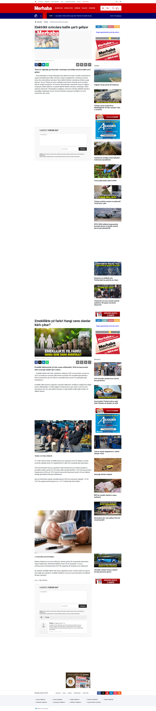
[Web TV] (116, 1)
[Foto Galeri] (120, 1)
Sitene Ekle (85, 693)
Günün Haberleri (55, 1)
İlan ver (79, 1)
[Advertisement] (63, 108)
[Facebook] (36, 64)
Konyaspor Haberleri (59, 702)
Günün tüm (115, 16)
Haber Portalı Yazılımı (42, 708)
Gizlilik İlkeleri (77, 693)
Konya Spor (68, 8)
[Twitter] (40, 64)
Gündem (77, 8)
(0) (57, 631)
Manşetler (47, 1)
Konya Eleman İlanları (70, 1)
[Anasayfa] (35, 1)
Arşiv (62, 1)
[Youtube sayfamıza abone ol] (107, 693)
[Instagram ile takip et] (115, 693)
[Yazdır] (77, 64)
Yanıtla (52, 631)
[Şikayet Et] (84, 632)
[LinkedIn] (43, 64)
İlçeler (84, 8)
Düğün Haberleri (74, 699)
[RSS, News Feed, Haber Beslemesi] (119, 693)
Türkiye (46, 22)
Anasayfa (39, 22)
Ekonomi (92, 8)
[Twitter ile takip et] (103, 693)
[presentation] (40, 16)
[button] (81, 64)
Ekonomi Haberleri (92, 699)
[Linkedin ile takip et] (111, 693)
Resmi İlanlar (86, 1)
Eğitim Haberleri (108, 699)
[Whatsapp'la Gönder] (47, 64)
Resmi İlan (59, 8)
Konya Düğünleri (57, 699)
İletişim (70, 693)
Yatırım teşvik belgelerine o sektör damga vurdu (68, 16)
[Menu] (102, 8)
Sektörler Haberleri (75, 702)
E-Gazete (40, 1)
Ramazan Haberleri (41, 702)
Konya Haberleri (40, 699)
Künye (64, 693)
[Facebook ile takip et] (99, 693)
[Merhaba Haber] (43, 8)
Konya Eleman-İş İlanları (94, 702)
